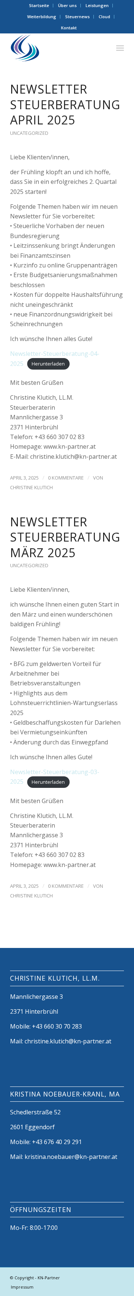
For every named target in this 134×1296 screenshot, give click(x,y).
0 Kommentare (66, 477)
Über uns (67, 5)
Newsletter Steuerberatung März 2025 (65, 537)
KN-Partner (49, 1277)
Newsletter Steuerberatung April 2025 (65, 104)
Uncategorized (29, 133)
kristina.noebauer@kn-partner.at (71, 1157)
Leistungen (97, 5)
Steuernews (77, 16)
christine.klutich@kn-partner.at (68, 1041)
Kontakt (69, 27)
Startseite (39, 5)
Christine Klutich (31, 487)
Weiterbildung (41, 16)
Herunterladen (48, 364)
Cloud (104, 16)
